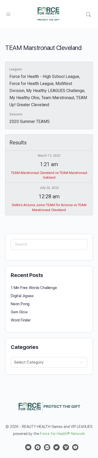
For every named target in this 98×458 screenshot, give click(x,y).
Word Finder (21, 320)
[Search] (88, 14)
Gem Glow (19, 312)
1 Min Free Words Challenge (34, 288)
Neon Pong (20, 304)
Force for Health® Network (62, 434)
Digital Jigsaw (22, 296)
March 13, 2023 (49, 155)
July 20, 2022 (49, 188)
